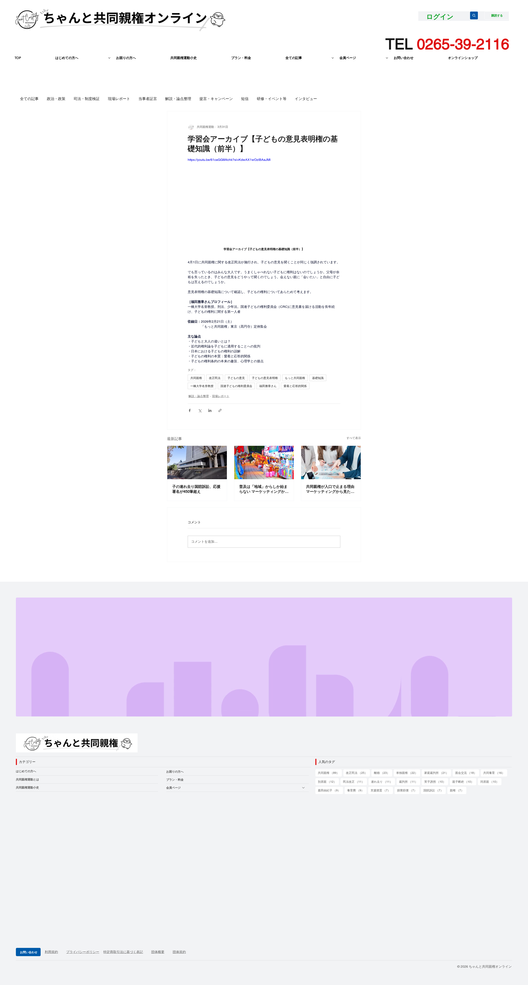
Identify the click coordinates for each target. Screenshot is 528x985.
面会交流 (467, 772)
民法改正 (355, 781)
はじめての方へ (26, 771)
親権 (458, 790)
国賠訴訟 (434, 790)
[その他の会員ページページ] (387, 58)
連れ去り (383, 781)
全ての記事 (29, 98)
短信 (245, 98)
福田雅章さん (268, 386)
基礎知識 (318, 378)
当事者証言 (147, 98)
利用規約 (51, 952)
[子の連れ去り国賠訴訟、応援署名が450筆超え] (197, 462)
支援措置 (382, 790)
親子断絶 (464, 781)
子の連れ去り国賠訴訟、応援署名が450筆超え (196, 489)
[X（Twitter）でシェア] (200, 410)
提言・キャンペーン (216, 98)
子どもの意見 (236, 378)
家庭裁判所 (437, 772)
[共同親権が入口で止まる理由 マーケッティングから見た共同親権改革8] (331, 462)
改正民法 (214, 378)
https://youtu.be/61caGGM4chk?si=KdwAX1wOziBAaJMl (229, 160)
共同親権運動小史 (27, 787)
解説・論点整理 (178, 98)
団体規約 (179, 952)
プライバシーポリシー (82, 952)
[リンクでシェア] (220, 410)
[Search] (474, 15)
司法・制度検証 (87, 98)
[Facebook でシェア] (190, 410)
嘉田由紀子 (330, 790)
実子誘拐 (436, 781)
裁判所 (409, 781)
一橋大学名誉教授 (201, 386)
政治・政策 (56, 98)
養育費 (357, 790)
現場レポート (119, 98)
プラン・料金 (175, 779)
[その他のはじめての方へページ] (109, 58)
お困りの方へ (175, 771)
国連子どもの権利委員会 (236, 386)
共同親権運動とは (27, 779)
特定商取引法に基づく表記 (123, 952)
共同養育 (495, 772)
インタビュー (306, 98)
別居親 (328, 781)
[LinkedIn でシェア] (210, 410)
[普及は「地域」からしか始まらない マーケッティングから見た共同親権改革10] (264, 462)
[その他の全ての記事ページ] (333, 58)
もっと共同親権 (295, 378)
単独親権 (408, 772)
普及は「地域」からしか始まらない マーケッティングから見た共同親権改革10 (264, 489)
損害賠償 (408, 790)
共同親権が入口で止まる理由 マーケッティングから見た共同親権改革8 (330, 489)
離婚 (383, 772)
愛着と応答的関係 (295, 386)
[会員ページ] (303, 788)
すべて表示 (353, 438)
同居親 (490, 781)
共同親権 (196, 378)
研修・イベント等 (271, 98)
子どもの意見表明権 (265, 378)
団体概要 (157, 952)
